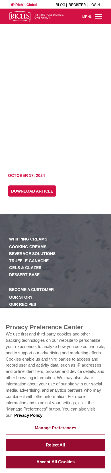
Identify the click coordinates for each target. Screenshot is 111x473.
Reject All (55, 445)
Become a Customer (31, 290)
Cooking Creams (27, 247)
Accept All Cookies (55, 462)
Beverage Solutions (32, 254)
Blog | (61, 5)
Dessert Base (24, 275)
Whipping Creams (28, 239)
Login (94, 5)
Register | (78, 5)
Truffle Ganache (29, 261)
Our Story (20, 297)
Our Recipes (22, 304)
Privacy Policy (28, 415)
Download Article (32, 191)
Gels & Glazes (25, 268)
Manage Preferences (55, 428)
